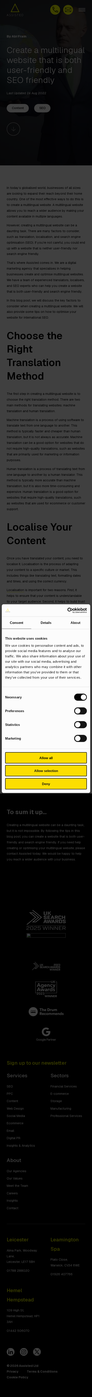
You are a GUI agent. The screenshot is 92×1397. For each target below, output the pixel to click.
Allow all (46, 758)
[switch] (80, 710)
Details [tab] (46, 623)
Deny (46, 784)
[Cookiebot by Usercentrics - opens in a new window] (67, 610)
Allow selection (46, 771)
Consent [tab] (16, 623)
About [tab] (75, 623)
